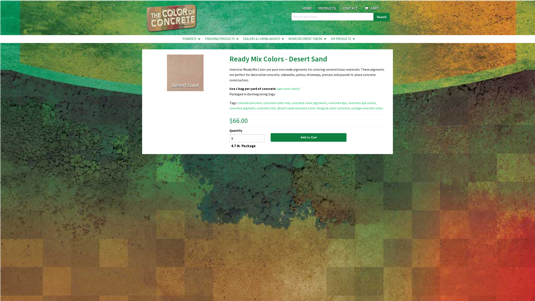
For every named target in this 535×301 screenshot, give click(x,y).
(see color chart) (288, 89)
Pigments (189, 39)
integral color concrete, (334, 108)
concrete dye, (338, 103)
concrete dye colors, (362, 103)
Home (307, 8)
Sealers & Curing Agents (261, 39)
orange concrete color (367, 108)
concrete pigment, (242, 108)
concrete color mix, (277, 103)
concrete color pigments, (310, 103)
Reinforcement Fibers (305, 39)
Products (327, 8)
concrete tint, (267, 108)
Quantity (235, 131)
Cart (374, 8)
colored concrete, (250, 103)
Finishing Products (220, 39)
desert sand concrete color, (296, 108)
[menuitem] (190, 39)
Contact (350, 8)
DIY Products (341, 39)
